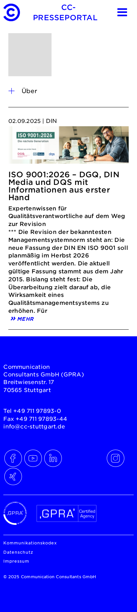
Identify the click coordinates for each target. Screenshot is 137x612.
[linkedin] (51, 456)
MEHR (25, 318)
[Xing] (11, 475)
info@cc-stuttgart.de (34, 426)
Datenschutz (18, 552)
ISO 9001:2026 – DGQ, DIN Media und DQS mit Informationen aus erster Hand (63, 186)
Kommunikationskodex (30, 542)
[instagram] (114, 456)
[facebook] (11, 456)
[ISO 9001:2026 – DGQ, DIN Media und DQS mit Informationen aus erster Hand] (68, 146)
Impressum (16, 561)
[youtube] (31, 456)
